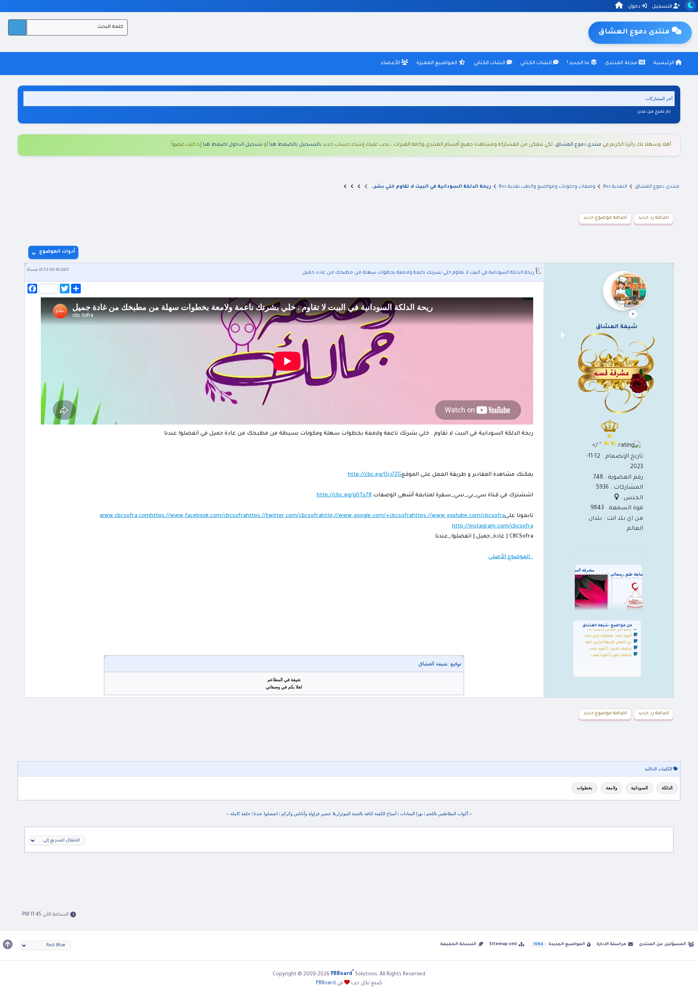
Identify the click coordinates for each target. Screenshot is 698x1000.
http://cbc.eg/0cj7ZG (375, 475)
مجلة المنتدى (622, 63)
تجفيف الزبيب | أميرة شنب (610, 645)
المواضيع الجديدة (567, 944)
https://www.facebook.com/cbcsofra (198, 516)
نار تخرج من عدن (654, 111)
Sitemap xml (503, 944)
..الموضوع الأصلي (510, 557)
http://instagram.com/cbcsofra (492, 526)
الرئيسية (664, 63)
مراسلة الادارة (611, 944)
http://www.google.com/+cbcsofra (367, 516)
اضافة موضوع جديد (605, 218)
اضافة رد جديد (653, 218)
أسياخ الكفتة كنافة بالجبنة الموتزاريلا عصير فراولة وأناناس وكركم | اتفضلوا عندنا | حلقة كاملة (313, 813)
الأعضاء (391, 63)
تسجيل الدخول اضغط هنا (233, 145)
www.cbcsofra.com (125, 516)
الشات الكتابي (536, 63)
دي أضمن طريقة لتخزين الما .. (607, 639)
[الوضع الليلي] (690, 5)
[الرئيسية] (619, 7)
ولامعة (611, 787)
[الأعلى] (8, 944)
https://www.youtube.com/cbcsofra (458, 516)
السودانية (639, 787)
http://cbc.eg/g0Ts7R (344, 495)
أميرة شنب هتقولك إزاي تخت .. (606, 632)
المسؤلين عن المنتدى (662, 944)
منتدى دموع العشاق (578, 145)
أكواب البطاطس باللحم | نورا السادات (434, 813)
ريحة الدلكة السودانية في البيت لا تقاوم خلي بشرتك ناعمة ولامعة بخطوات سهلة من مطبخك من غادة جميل (418, 273)
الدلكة (667, 787)
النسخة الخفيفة (458, 944)
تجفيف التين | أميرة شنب (611, 652)
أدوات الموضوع (57, 252)
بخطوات (584, 787)
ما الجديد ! (579, 63)
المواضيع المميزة (437, 63)
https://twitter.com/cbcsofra (284, 516)
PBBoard (326, 983)
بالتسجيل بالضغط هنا (295, 145)
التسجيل (662, 7)
